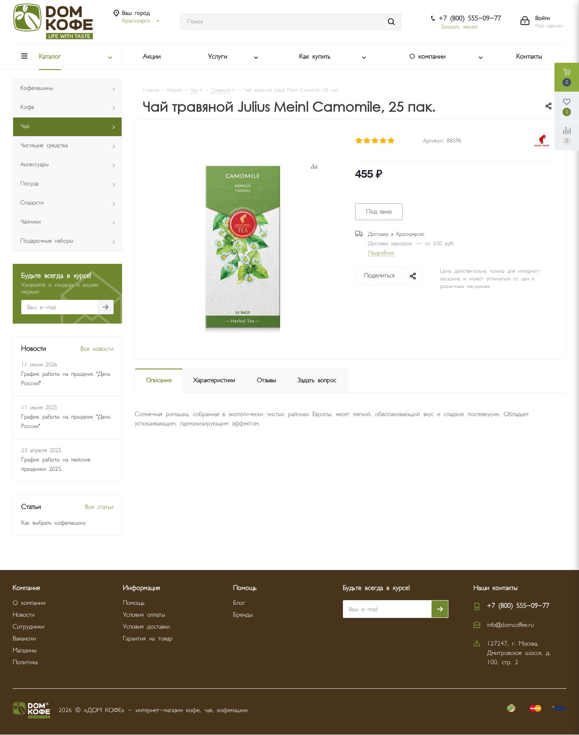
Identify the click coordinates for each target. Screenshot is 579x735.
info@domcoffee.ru (510, 625)
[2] (367, 140)
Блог (239, 603)
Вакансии (24, 638)
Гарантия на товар (148, 638)
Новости (24, 615)
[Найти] (391, 21)
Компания (26, 588)
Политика (25, 662)
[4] (383, 140)
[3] (375, 140)
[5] (391, 140)
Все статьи (99, 507)
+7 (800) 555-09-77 (470, 18)
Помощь (134, 603)
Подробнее (381, 253)
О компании (29, 603)
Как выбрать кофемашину (53, 523)
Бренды (243, 615)
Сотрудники (29, 626)
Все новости (97, 349)
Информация (141, 588)
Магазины (24, 650)
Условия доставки (146, 626)
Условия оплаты (144, 615)
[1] (359, 140)
